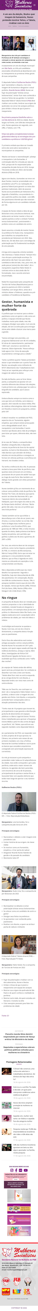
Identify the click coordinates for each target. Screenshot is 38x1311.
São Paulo (8, 68)
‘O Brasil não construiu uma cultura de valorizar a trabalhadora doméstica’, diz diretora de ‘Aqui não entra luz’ (24, 1074)
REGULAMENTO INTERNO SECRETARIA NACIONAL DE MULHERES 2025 (15, 1184)
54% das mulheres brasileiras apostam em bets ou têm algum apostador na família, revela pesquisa (24, 1149)
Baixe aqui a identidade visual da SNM (17, 1299)
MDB (23, 90)
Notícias (5, 38)
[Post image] (6, 1071)
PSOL (34, 82)
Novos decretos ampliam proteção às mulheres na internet (22, 1105)
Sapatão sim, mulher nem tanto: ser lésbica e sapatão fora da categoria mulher (23, 1118)
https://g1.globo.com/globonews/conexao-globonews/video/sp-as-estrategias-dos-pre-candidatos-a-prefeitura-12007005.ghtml (19, 136)
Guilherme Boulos (24, 82)
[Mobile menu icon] (34, 5)
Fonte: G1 (5, 1016)
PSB (29, 101)
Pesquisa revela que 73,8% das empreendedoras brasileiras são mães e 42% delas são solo (24, 1133)
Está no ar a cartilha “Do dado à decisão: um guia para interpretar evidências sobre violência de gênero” (24, 1091)
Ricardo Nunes (14, 90)
